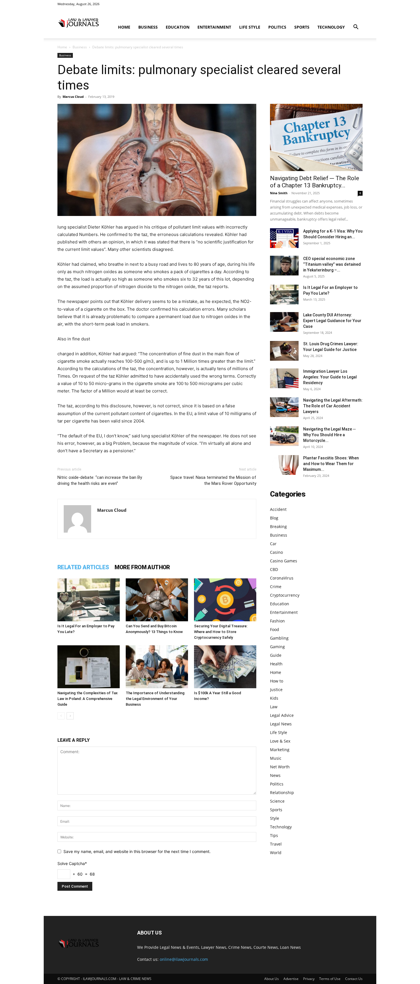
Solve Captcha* (72, 863)
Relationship (282, 792)
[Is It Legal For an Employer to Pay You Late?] (88, 599)
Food (274, 629)
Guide (275, 655)
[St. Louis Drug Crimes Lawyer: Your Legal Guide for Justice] (284, 351)
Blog (274, 518)
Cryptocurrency (284, 595)
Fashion (277, 621)
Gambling (279, 638)
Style (274, 818)
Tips (274, 835)
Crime (275, 586)
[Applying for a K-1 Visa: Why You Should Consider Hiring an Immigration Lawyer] (284, 238)
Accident (278, 509)
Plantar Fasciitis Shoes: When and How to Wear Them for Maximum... (331, 464)
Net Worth (280, 766)
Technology (331, 27)
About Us (271, 978)
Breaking (278, 526)
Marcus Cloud (73, 96)
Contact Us (354, 978)
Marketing (279, 749)
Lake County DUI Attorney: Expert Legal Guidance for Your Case (332, 321)
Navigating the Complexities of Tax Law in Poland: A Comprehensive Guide (87, 699)
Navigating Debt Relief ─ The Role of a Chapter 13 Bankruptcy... (314, 182)
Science (277, 801)
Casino (276, 552)
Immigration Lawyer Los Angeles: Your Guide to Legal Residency (330, 377)
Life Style (249, 27)
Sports (301, 27)
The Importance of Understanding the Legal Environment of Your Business (155, 699)
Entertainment (214, 27)
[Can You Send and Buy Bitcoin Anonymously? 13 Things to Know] (157, 599)
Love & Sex (280, 741)
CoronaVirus (281, 578)
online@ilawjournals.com (184, 959)
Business (148, 27)
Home (124, 27)
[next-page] (70, 715)
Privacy (309, 978)
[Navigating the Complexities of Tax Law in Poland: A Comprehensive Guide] (88, 666)
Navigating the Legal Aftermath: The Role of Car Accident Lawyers (333, 406)
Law (273, 706)
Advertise (291, 978)
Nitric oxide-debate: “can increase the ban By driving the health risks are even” (99, 480)
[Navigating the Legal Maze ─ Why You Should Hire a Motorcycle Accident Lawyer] (284, 436)
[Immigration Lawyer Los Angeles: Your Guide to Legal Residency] (284, 378)
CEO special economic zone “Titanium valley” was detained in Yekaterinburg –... (332, 264)
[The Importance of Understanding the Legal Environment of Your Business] (157, 666)
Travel (276, 844)
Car (273, 543)
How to (276, 681)
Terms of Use (330, 978)
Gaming (277, 646)
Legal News (281, 724)
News (275, 775)
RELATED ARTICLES (83, 567)
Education (177, 27)
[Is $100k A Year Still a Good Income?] (225, 666)
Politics (277, 27)
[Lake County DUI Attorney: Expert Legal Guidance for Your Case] (284, 322)
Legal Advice (282, 715)
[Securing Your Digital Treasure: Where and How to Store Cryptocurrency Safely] (225, 599)
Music (275, 758)
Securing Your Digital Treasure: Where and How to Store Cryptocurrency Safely (220, 632)
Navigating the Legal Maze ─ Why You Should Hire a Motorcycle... (329, 435)
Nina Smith (278, 193)
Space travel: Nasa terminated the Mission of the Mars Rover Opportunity (213, 480)
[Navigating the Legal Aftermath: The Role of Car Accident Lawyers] (284, 407)
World (275, 852)
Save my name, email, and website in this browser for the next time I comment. (137, 851)
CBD (274, 569)
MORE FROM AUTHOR (142, 567)
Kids (274, 698)
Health (276, 663)
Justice (276, 689)
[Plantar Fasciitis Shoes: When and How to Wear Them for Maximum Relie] (284, 465)
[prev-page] (61, 715)
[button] (356, 27)
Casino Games (283, 561)
